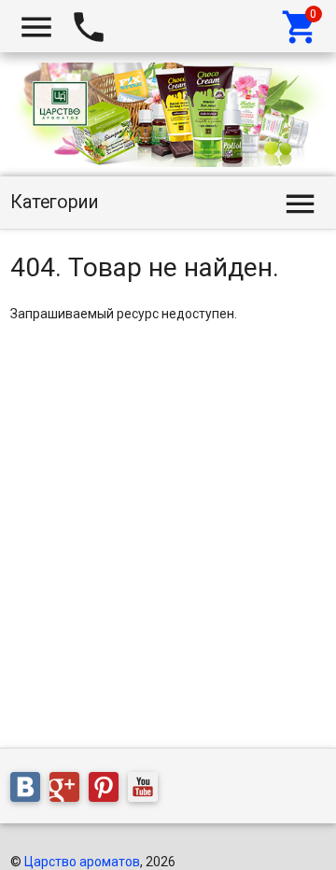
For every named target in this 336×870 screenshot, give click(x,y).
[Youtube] (147, 790)
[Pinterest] (108, 790)
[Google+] (69, 790)
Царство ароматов (82, 861)
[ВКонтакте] (29, 790)
